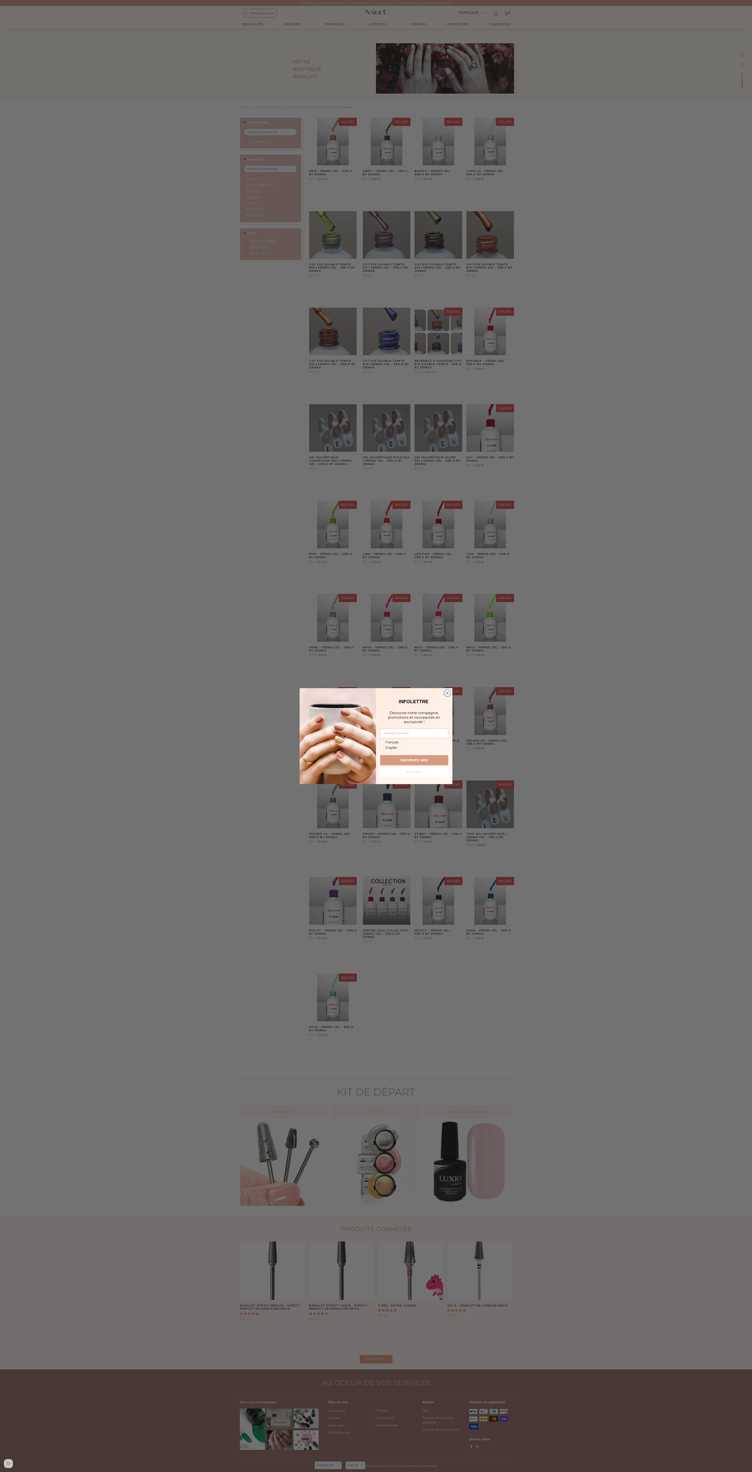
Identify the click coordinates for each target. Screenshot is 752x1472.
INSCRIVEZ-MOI (414, 760)
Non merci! (414, 772)
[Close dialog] (447, 693)
